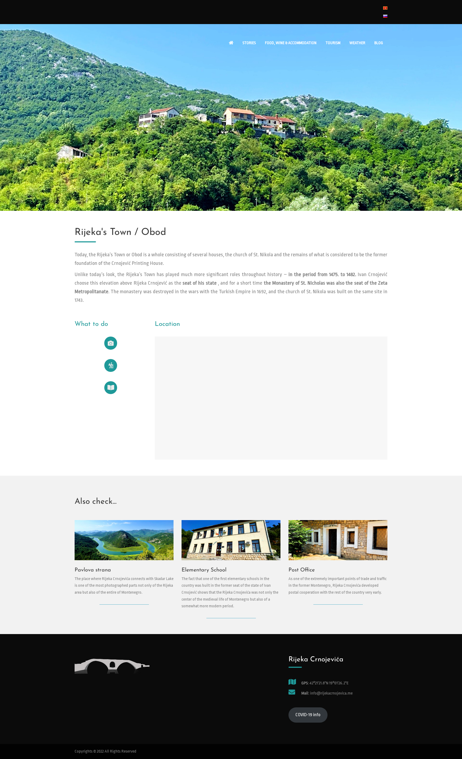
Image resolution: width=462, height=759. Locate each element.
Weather (357, 43)
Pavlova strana (93, 570)
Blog (378, 43)
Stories (249, 43)
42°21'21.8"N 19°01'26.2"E (329, 683)
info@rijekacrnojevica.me (331, 693)
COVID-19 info (308, 714)
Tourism (333, 43)
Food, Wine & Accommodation (291, 43)
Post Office (301, 570)
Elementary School (204, 570)
